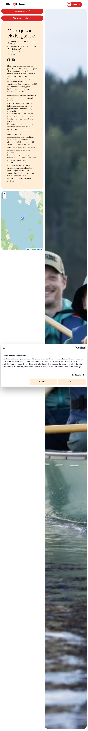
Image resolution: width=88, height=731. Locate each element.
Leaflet (29, 249)
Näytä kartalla (21, 11)
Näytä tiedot (76, 375)
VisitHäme (15, 4)
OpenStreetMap (38, 249)
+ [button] (4, 193)
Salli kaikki (72, 382)
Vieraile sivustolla (20, 18)
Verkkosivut (15, 54)
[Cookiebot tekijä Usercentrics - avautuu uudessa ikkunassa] (76, 347)
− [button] (4, 197)
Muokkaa (42, 382)
